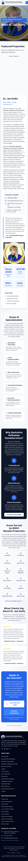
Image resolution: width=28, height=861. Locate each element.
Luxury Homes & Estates (7, 809)
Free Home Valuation (13, 301)
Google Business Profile (7, 788)
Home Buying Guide (12, 296)
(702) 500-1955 (8, 835)
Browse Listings (11, 303)
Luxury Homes (5, 771)
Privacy (18, 852)
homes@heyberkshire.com (15, 200)
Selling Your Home (12, 298)
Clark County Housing (6, 816)
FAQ (9, 852)
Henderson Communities (7, 761)
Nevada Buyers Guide (6, 806)
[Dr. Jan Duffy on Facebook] (2, 749)
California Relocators (6, 801)
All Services (4, 776)
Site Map (13, 852)
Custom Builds (5, 811)
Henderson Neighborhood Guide (9, 764)
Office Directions (5, 786)
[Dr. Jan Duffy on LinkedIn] (7, 749)
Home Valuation (5, 814)
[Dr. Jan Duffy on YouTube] (9, 749)
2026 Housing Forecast (7, 821)
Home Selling (4, 804)
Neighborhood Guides (6, 781)
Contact (3, 791)
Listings (3, 769)
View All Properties (14, 56)
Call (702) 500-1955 (15, 704)
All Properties (4, 756)
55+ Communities (5, 774)
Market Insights (5, 824)
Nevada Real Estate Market (8, 759)
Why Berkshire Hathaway (7, 778)
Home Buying (4, 799)
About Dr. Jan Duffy (6, 766)
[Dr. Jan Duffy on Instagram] (4, 749)
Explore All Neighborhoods (13, 601)
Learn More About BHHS (14, 514)
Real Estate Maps (5, 783)
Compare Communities (7, 819)
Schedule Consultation (14, 712)
